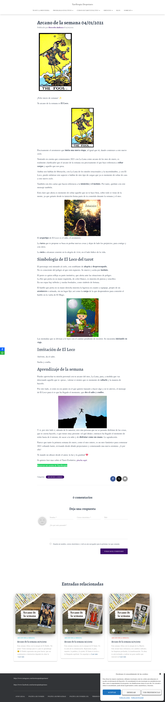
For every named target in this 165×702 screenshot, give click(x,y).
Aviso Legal (20, 696)
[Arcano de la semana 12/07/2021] (130, 613)
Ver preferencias (151, 692)
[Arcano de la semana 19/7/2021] (82, 613)
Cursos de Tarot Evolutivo (88, 10)
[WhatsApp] (2, 353)
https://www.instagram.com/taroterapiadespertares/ (31, 678)
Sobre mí (127, 10)
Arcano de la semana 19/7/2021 (78, 641)
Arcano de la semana (55, 477)
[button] (160, 674)
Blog (118, 10)
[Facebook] (2, 349)
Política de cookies (124, 697)
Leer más (21, 657)
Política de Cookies (36, 696)
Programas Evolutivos (62, 10)
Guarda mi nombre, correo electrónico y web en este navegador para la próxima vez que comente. (86, 544)
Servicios (107, 10)
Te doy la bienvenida (41, 10)
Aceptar (112, 692)
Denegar (131, 692)
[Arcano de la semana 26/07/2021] (35, 613)
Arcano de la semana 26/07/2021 (32, 641)
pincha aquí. (82, 460)
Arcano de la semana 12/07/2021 (125, 641)
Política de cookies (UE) (79, 696)
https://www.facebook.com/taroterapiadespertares (30, 684)
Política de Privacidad (137, 697)
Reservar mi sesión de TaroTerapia (52, 465)
